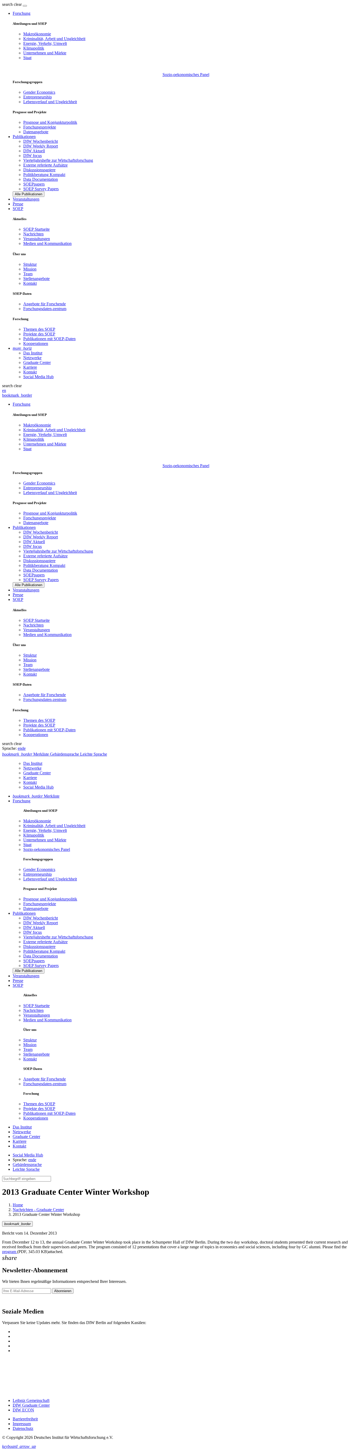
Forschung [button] (21, 13)
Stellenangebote (36, 278)
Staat (27, 57)
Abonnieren (62, 1291)
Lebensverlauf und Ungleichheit (50, 101)
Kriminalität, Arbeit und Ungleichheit (54, 38)
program (9, 1251)
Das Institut (32, 353)
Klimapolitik (33, 48)
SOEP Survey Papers (41, 189)
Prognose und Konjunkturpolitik (50, 122)
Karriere (30, 367)
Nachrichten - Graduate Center (38, 1209)
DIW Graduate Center (31, 1405)
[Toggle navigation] (25, 6)
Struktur (30, 264)
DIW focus (32, 155)
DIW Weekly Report (40, 146)
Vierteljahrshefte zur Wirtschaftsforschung (58, 160)
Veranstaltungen (26, 199)
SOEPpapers (34, 184)
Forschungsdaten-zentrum (44, 308)
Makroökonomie (37, 34)
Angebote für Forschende (44, 304)
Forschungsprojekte (39, 127)
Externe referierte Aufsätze (45, 165)
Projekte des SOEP (39, 334)
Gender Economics (39, 92)
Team (28, 274)
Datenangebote (35, 132)
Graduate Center (37, 362)
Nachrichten (33, 234)
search (7, 4)
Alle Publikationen (28, 194)
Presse (18, 204)
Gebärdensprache (27, 1164)
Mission (29, 269)
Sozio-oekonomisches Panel (186, 74)
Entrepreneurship (37, 97)
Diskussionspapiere (39, 170)
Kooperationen (35, 343)
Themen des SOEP (39, 329)
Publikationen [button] (24, 136)
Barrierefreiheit (25, 1419)
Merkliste (36, 796)
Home (18, 1205)
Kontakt (30, 283)
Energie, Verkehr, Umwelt (45, 43)
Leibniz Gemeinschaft (31, 1400)
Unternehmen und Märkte (44, 53)
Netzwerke (32, 357)
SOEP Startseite (36, 229)
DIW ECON (23, 1410)
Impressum (22, 1423)
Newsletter (11, 1300)
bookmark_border (17, 395)
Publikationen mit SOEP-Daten (49, 338)
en (4, 390)
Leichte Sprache (26, 1169)
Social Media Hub (38, 376)
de (24, 748)
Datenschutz (23, 1428)
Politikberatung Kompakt (44, 174)
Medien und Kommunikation (47, 243)
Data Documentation (40, 179)
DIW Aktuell (34, 151)
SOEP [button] (18, 208)
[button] (12, 4)
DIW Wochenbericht (40, 141)
